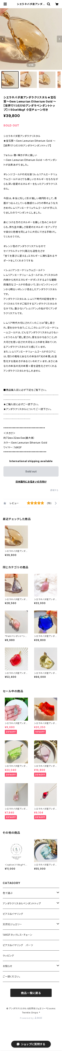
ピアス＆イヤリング (13, 913)
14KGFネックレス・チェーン (17, 934)
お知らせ (7, 966)
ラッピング (8, 955)
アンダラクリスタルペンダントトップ (22, 903)
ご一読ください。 (11, 976)
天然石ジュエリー (12, 924)
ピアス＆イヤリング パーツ (18, 945)
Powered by (27, 1018)
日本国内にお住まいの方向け (31, 481)
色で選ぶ (8, 893)
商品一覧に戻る (31, 993)
